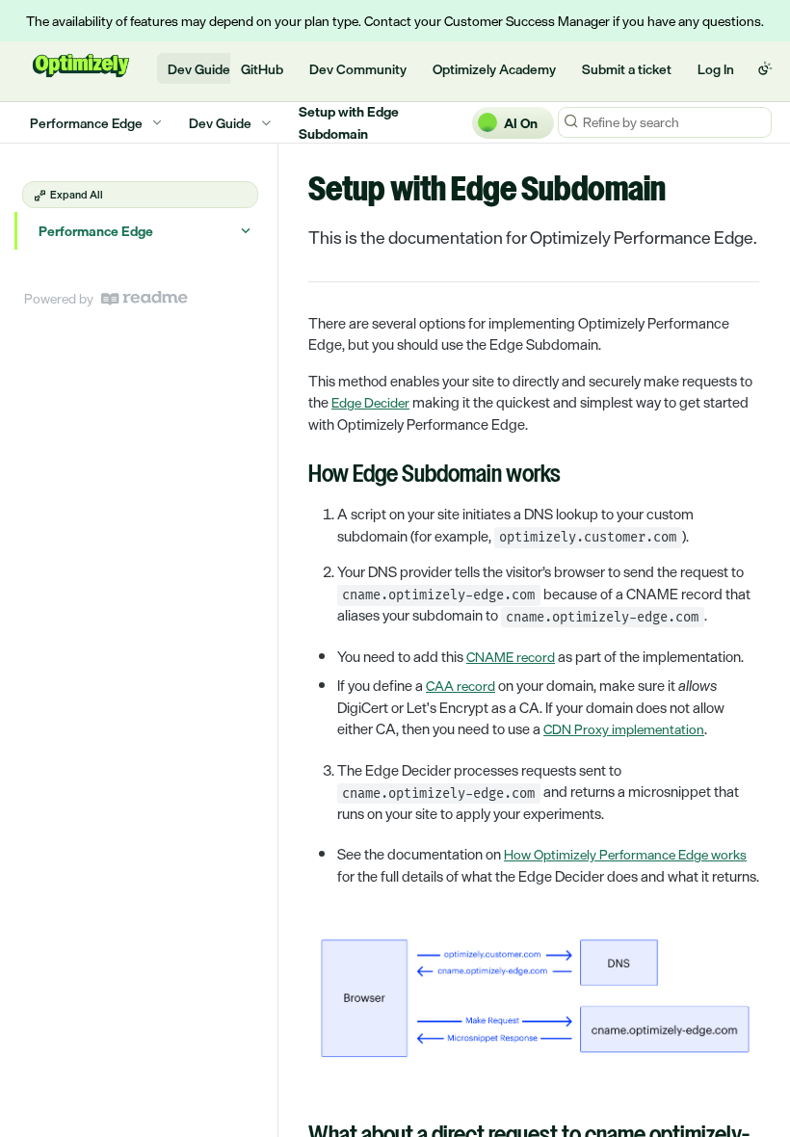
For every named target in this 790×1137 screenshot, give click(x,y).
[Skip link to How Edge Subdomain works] (295, 476)
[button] (533, 1001)
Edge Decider (370, 402)
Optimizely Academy (494, 69)
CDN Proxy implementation (623, 729)
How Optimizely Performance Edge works (625, 854)
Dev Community (358, 69)
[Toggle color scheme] (765, 68)
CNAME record (510, 657)
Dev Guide (199, 69)
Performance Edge (96, 231)
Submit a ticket (627, 69)
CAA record (460, 685)
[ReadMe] (144, 298)
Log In (716, 69)
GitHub (262, 69)
